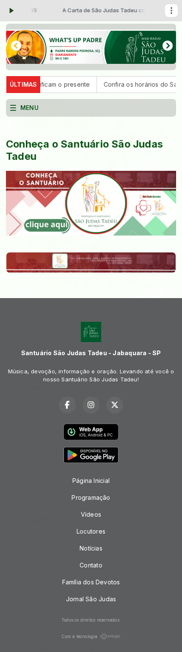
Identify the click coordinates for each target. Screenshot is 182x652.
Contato (91, 565)
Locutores (91, 531)
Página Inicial (91, 480)
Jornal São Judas (91, 599)
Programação (91, 497)
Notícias (91, 548)
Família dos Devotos (91, 582)
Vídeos (91, 514)
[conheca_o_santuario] (91, 202)
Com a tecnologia (79, 636)
